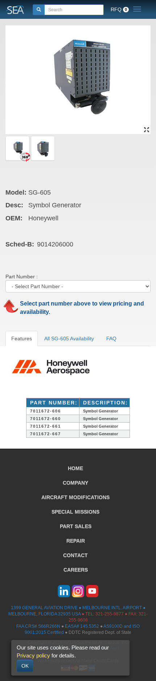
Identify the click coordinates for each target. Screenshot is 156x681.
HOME (75, 468)
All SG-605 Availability (69, 338)
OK (25, 666)
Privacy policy (33, 655)
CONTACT (75, 555)
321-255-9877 (109, 613)
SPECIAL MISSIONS (75, 512)
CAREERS (75, 570)
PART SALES (75, 526)
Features (21, 338)
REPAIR (75, 541)
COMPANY (75, 483)
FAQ (111, 338)
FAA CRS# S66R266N (38, 626)
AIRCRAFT (75, 497)
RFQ (119, 9)
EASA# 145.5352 (82, 626)
